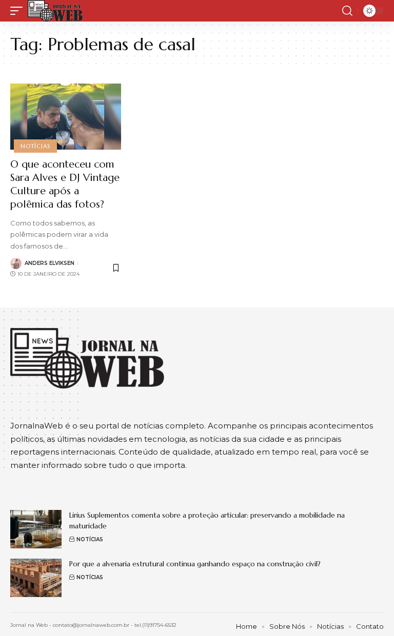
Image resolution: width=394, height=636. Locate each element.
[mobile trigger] (19, 11)
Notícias (35, 146)
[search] (347, 10)
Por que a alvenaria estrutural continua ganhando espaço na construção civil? (195, 563)
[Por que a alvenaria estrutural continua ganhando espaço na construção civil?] (36, 578)
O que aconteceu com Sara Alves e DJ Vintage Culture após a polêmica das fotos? (65, 184)
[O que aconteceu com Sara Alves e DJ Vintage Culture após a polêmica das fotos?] (65, 117)
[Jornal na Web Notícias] (55, 11)
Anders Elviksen (49, 263)
